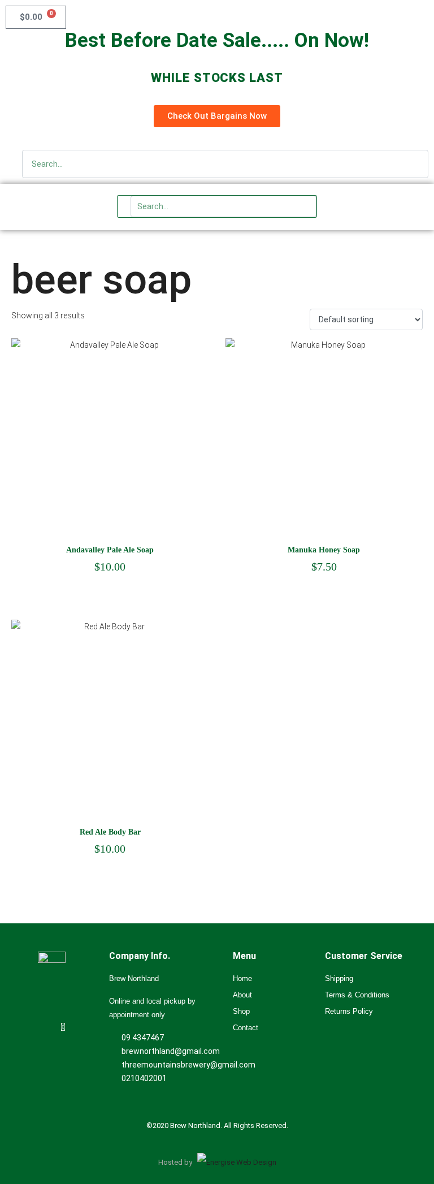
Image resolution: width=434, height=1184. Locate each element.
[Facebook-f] (63, 1027)
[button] (407, 207)
